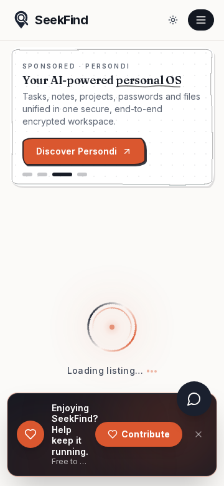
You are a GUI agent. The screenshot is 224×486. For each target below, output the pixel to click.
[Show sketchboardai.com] (42, 174)
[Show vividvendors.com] (82, 174)
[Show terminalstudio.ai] (27, 174)
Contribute (145, 434)
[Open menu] (201, 20)
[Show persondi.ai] (62, 174)
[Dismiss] (198, 434)
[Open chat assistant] (194, 398)
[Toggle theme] (173, 20)
